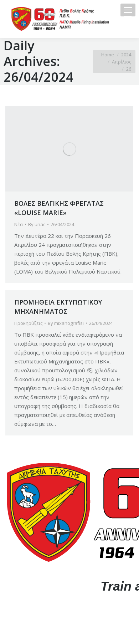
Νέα (18, 224)
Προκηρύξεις (28, 323)
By (36, 224)
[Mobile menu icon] (127, 10)
